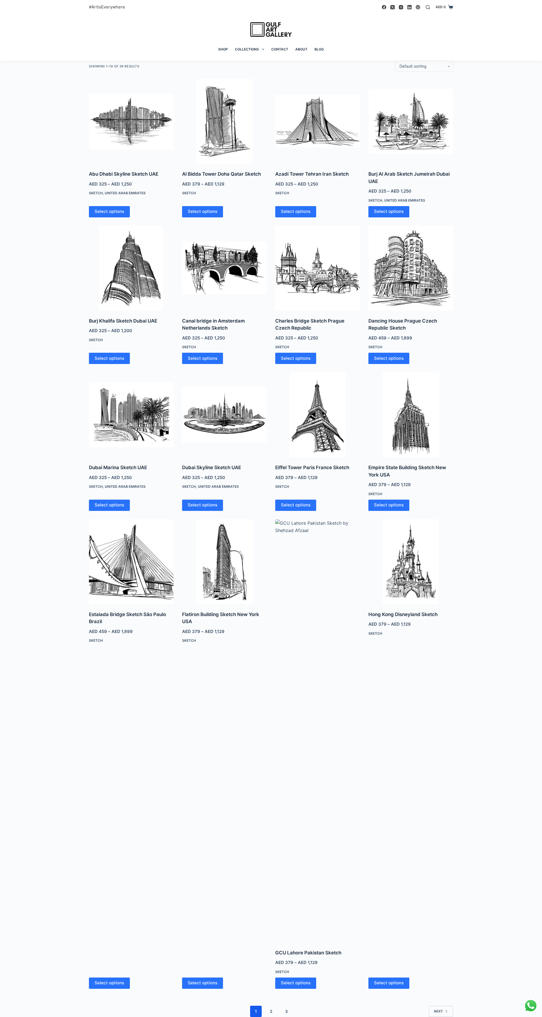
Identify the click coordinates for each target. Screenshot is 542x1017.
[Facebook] (384, 7)
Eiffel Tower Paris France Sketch (312, 467)
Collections (247, 49)
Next (438, 1011)
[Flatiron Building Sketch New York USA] (224, 561)
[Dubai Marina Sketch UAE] (131, 414)
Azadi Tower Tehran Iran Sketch (312, 174)
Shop (223, 49)
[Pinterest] (418, 7)
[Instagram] (401, 7)
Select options (109, 211)
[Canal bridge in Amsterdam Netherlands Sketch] (224, 268)
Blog (319, 49)
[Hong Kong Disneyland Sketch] (410, 561)
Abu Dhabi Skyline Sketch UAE (123, 174)
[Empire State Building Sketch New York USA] (410, 414)
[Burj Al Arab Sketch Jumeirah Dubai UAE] (410, 121)
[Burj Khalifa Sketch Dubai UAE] (131, 268)
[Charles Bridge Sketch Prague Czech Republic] (317, 268)
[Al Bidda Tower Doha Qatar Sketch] (224, 121)
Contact (279, 49)
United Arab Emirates (125, 193)
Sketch (96, 193)
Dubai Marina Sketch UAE (118, 467)
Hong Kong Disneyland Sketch (403, 614)
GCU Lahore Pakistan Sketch (308, 953)
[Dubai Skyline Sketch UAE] (224, 414)
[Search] (428, 7)
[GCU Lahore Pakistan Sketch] (317, 730)
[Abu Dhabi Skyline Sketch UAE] (131, 121)
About (301, 49)
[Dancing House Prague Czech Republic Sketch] (410, 268)
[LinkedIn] (409, 7)
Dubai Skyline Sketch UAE (211, 467)
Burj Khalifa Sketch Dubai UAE (123, 321)
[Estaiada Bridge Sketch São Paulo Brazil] (131, 561)
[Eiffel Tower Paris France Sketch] (317, 414)
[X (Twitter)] (392, 7)
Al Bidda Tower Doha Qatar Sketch (221, 174)
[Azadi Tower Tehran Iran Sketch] (317, 121)
